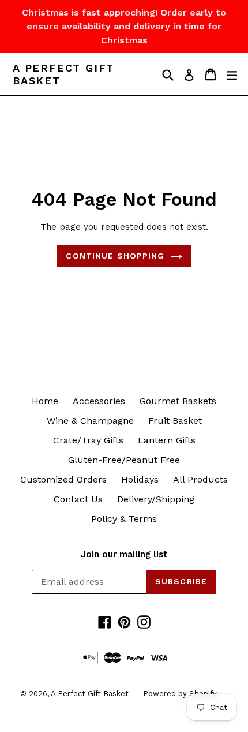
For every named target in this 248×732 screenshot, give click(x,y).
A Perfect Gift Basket (63, 74)
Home (45, 400)
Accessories (99, 400)
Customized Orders (63, 479)
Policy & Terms (124, 518)
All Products (200, 479)
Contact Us (78, 499)
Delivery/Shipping (155, 499)
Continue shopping (115, 255)
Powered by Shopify (180, 693)
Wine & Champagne (90, 420)
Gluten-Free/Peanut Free (124, 459)
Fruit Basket (175, 420)
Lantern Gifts (167, 440)
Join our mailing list (124, 554)
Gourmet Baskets (178, 400)
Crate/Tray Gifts (88, 440)
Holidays (140, 479)
